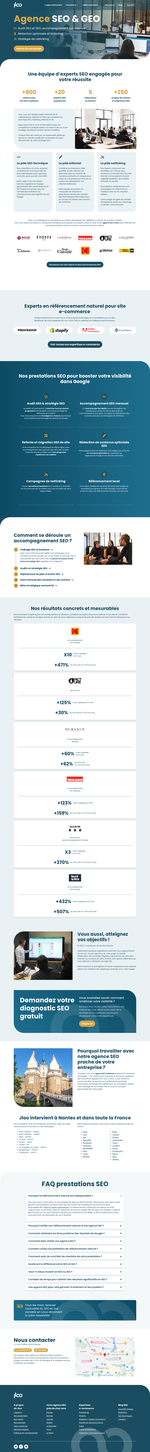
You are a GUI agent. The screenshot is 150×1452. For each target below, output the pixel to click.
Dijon (114, 1156)
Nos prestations (21, 1416)
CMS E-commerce (90, 5)
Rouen (115, 1148)
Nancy (115, 1154)
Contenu (122, 1419)
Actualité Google (125, 1409)
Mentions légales (21, 1429)
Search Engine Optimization (56, 1207)
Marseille (87, 1140)
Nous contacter (21, 1426)
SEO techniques (125, 1416)
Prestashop (84, 1412)
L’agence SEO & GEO (53, 5)
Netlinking (122, 1412)
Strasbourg (117, 1151)
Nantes (49, 1412)
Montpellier (88, 1148)
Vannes (115, 1134)
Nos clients (109, 5)
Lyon (85, 1134)
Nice (85, 1151)
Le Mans (116, 1145)
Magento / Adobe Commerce (92, 1419)
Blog (120, 5)
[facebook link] (16, 1447)
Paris (85, 1132)
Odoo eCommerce (87, 1429)
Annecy (115, 1159)
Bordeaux (87, 1143)
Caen (85, 1154)
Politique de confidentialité (26, 1433)
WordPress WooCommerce (91, 1422)
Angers (115, 1137)
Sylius (81, 1426)
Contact (130, 5)
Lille (84, 1137)
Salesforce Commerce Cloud (92, 1433)
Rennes (86, 1156)
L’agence (18, 1412)
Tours (115, 1143)
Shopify (82, 1416)
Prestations (71, 5)
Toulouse (87, 1145)
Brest (114, 1132)
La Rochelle (117, 1140)
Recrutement (19, 1422)
